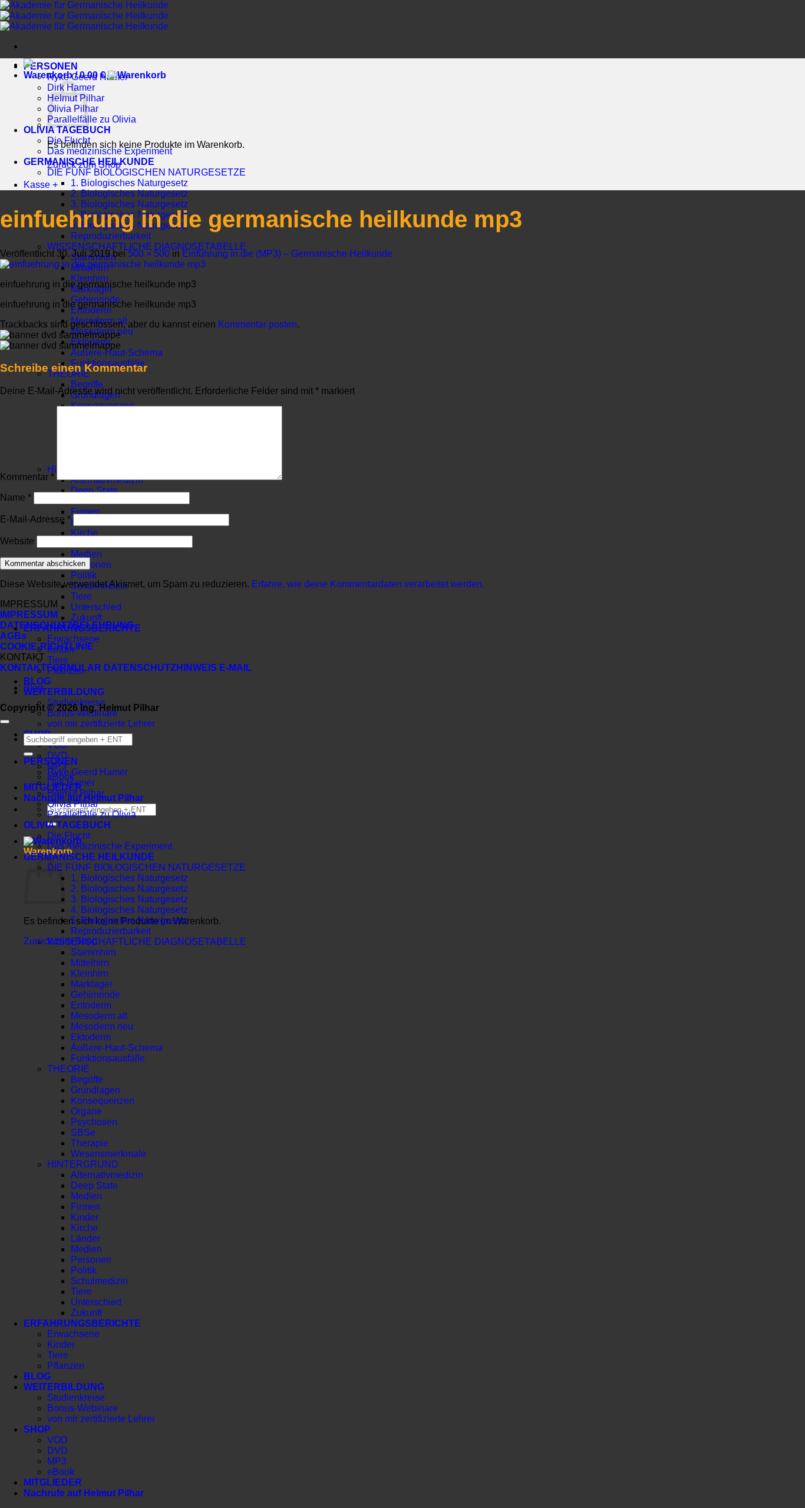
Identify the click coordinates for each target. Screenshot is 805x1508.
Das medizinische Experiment (109, 151)
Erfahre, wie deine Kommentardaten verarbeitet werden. (368, 584)
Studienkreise (76, 1398)
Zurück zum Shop (84, 165)
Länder (85, 1238)
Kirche (84, 533)
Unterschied (96, 607)
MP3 (57, 1461)
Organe (86, 1111)
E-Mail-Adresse (35, 519)
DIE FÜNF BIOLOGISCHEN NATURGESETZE (146, 172)
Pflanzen (65, 1366)
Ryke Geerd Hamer (87, 772)
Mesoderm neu (102, 1026)
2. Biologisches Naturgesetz (129, 193)
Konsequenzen (102, 1101)
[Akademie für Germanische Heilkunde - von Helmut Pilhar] (84, 15)
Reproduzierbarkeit (111, 236)
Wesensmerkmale (108, 1154)
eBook (60, 1472)
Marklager (92, 984)
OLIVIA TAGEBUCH (67, 825)
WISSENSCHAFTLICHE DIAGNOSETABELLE (146, 247)
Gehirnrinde (95, 995)
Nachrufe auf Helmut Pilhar (84, 1493)
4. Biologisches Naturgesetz (129, 910)
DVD (57, 755)
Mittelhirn (90, 963)
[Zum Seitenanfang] (4, 721)
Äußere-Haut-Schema (117, 353)
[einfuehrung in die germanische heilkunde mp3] (103, 264)
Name (15, 497)
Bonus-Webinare (82, 1408)
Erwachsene (73, 639)
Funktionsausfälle (108, 1058)
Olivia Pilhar (72, 804)
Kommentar (27, 477)
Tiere (81, 596)
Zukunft (86, 618)
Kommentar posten (257, 324)
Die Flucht (68, 836)
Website (17, 541)
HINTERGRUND (82, 1164)
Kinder (84, 1217)
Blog (33, 688)
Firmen (85, 512)
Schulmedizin (99, 1281)
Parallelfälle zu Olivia (91, 119)
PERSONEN (51, 66)
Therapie (89, 1143)
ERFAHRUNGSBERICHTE (82, 1323)
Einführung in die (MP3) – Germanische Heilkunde (287, 254)
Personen (91, 565)
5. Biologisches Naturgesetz (129, 920)
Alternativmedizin (107, 1175)
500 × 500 (149, 254)
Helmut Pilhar (75, 793)
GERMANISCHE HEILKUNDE (89, 857)
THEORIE (68, 1069)
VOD (57, 1440)
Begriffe (87, 384)
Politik (84, 575)
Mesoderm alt (99, 1016)
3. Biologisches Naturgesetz (129, 204)
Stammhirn (93, 952)
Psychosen (94, 1122)
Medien (86, 554)
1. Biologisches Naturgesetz (129, 183)
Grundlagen (95, 1090)
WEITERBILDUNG (64, 692)
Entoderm (91, 310)
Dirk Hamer (71, 783)
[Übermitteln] (28, 754)
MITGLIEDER (53, 1482)
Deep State (94, 490)
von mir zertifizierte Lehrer (101, 724)
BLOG (37, 681)
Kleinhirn (89, 278)
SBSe (83, 1132)
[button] (95, 75)
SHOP (37, 1429)
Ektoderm (91, 1037)
